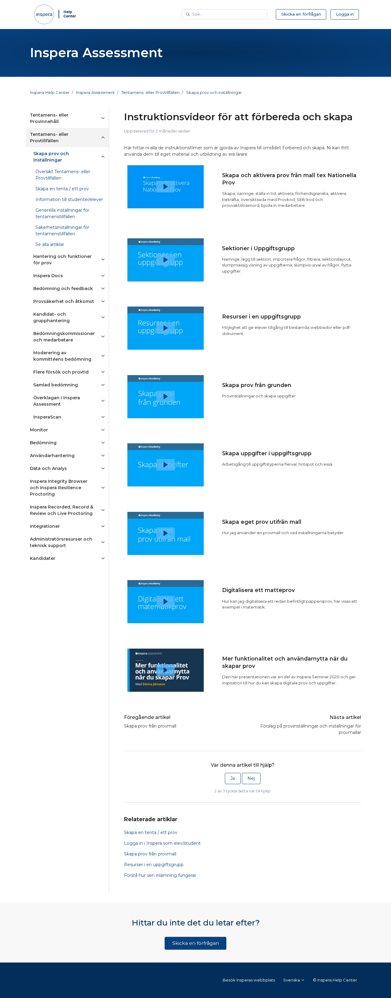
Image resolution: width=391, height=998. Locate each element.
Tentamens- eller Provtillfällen (150, 92)
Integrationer (45, 526)
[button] (165, 186)
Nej (251, 778)
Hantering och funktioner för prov (62, 260)
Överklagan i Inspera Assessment (56, 401)
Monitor (39, 430)
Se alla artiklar (49, 244)
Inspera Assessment (95, 92)
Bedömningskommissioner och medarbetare (64, 337)
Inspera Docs (48, 275)
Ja (232, 778)
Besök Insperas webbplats (249, 980)
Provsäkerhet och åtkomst (63, 301)
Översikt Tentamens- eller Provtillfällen (62, 175)
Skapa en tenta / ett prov (150, 832)
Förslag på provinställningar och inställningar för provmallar (310, 729)
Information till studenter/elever (69, 199)
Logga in (345, 14)
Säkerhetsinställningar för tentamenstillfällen (62, 230)
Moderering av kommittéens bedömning (62, 356)
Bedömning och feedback (63, 288)
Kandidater (42, 558)
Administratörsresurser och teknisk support (61, 542)
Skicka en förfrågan (301, 14)
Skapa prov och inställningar (214, 92)
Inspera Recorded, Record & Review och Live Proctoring (61, 510)
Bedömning (43, 442)
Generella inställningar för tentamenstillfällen (62, 213)
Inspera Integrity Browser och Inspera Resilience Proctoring (58, 488)
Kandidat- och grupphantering (51, 317)
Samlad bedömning (55, 385)
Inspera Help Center (50, 92)
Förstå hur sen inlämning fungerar (160, 875)
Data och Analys (48, 468)
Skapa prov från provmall (150, 726)
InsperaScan (47, 417)
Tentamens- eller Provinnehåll (49, 118)
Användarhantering (52, 455)
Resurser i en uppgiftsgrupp (154, 864)
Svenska (292, 980)
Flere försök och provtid (61, 372)
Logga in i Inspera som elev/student (162, 843)
